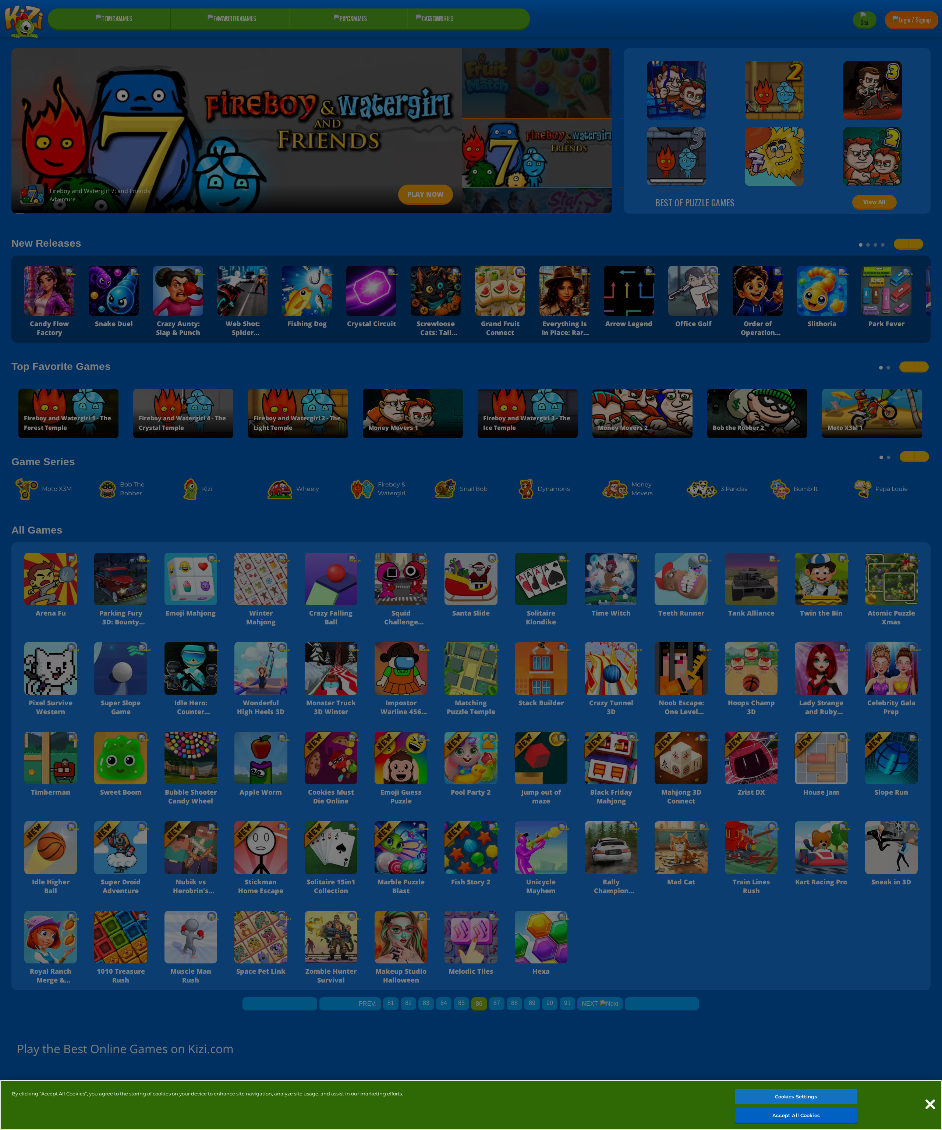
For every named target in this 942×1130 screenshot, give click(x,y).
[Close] (930, 1104)
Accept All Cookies (796, 1115)
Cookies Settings (796, 1096)
